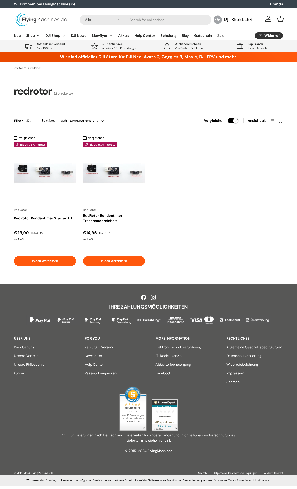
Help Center (145, 35)
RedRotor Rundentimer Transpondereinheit (102, 218)
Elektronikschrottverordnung (178, 347)
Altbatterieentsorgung (173, 364)
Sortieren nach (54, 120)
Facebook (163, 373)
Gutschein (203, 35)
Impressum (235, 373)
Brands (276, 4)
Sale (220, 35)
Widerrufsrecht (273, 473)
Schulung (168, 35)
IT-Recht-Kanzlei (168, 356)
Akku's (123, 35)
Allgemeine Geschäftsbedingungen (254, 347)
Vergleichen (214, 120)
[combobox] (145, 20)
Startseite (20, 68)
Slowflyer (100, 35)
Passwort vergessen (101, 373)
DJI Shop (52, 35)
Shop (30, 35)
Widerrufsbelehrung (242, 364)
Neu (17, 35)
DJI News (79, 35)
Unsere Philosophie (29, 364)
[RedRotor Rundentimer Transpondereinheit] (114, 173)
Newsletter (93, 356)
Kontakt (20, 373)
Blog (185, 35)
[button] (280, 18)
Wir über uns (24, 347)
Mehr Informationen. (240, 480)
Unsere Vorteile (26, 356)
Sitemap (233, 382)
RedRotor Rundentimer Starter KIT (43, 218)
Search (202, 473)
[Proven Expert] (165, 415)
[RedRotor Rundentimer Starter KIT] (45, 173)
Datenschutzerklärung (243, 356)
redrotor (35, 68)
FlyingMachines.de (42, 473)
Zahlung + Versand (99, 347)
